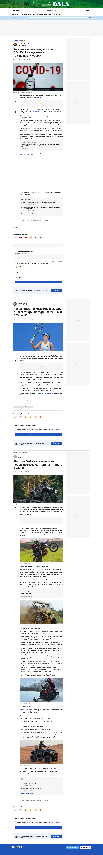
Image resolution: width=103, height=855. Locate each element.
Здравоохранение (48, 14)
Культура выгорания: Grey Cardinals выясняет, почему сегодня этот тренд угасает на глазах (41, 783)
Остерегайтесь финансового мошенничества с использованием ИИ (41, 592)
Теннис (19, 300)
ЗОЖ (34, 14)
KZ (80, 10)
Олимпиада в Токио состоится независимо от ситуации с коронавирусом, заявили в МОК (42, 208)
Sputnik (30, 134)
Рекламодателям (85, 847)
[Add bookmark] (15, 112)
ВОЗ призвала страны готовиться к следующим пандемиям (39, 202)
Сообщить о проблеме (72, 847)
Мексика (22, 406)
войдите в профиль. (55, 257)
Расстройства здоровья (26, 14)
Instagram (57, 290)
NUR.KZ (39, 97)
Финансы (15, 452)
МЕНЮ (17, 10)
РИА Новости (35, 111)
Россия (15, 227)
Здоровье (15, 14)
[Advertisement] (51, 28)
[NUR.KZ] (51, 10)
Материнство (57, 14)
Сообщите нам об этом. (42, 220)
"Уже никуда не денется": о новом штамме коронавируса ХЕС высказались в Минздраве (40, 145)
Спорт (14, 300)
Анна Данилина (28, 406)
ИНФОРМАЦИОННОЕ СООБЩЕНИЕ (32, 788)
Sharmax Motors (27, 709)
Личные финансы (23, 452)
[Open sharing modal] (15, 107)
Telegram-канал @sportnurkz (44, 393)
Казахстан (16, 406)
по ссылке (54, 768)
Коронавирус (40, 14)
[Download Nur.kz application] (51, 4)
